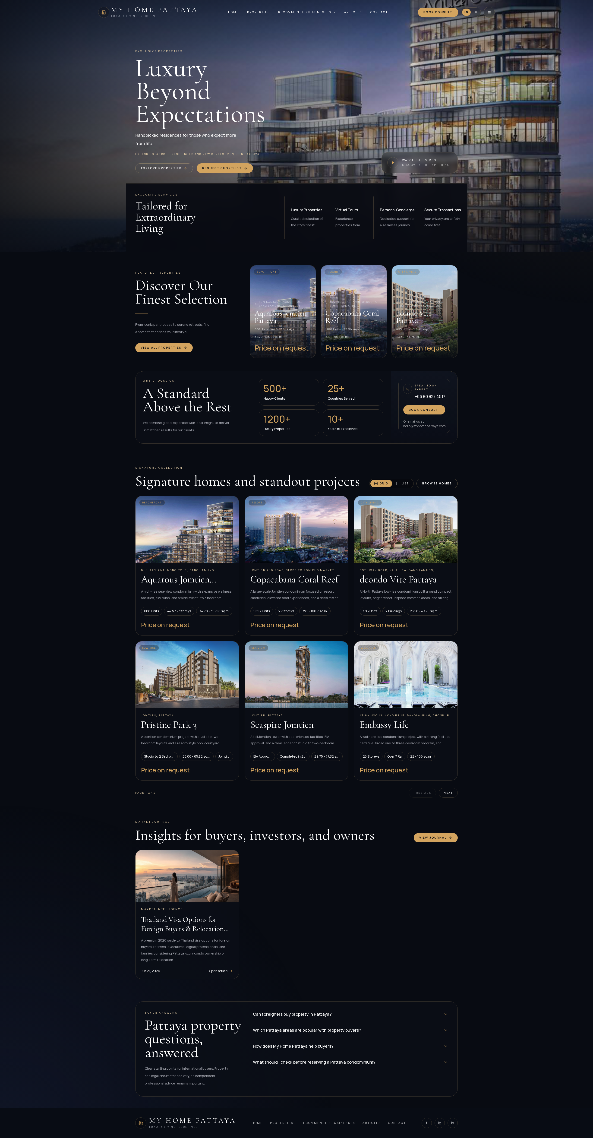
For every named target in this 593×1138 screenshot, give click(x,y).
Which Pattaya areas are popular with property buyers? (307, 1030)
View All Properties (161, 348)
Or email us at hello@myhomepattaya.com (424, 423)
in (452, 1122)
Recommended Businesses (304, 12)
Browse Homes (437, 483)
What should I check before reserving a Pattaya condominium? (314, 1062)
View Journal (433, 838)
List (405, 483)
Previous (422, 793)
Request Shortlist (222, 168)
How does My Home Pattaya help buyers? (293, 1046)
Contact (379, 12)
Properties (258, 12)
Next (448, 793)
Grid (384, 483)
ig (439, 1122)
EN (466, 12)
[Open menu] (489, 12)
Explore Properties (161, 168)
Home (233, 12)
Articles (353, 12)
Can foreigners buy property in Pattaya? (292, 1014)
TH (475, 12)
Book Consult (438, 12)
